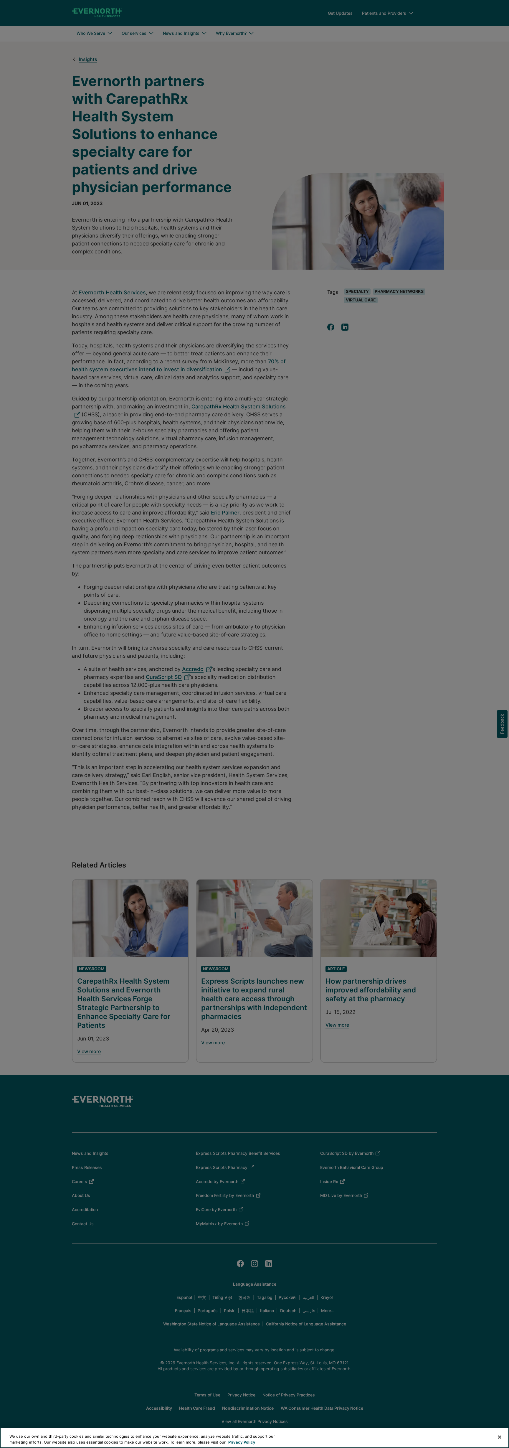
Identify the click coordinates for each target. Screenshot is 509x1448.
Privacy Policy (241, 1441)
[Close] (499, 1437)
